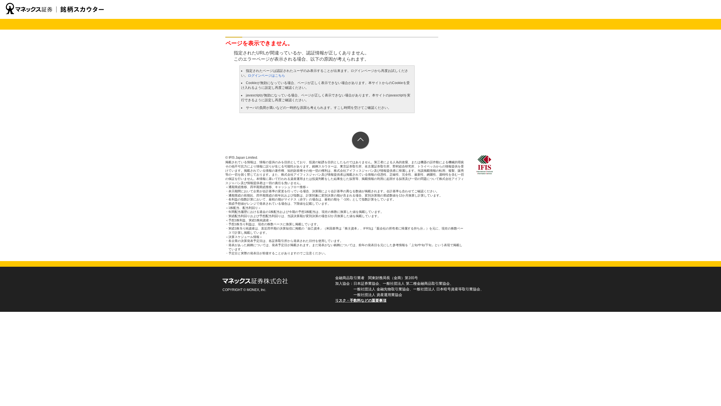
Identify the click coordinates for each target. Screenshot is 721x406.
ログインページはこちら (266, 76)
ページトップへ (360, 140)
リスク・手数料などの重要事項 (360, 300)
